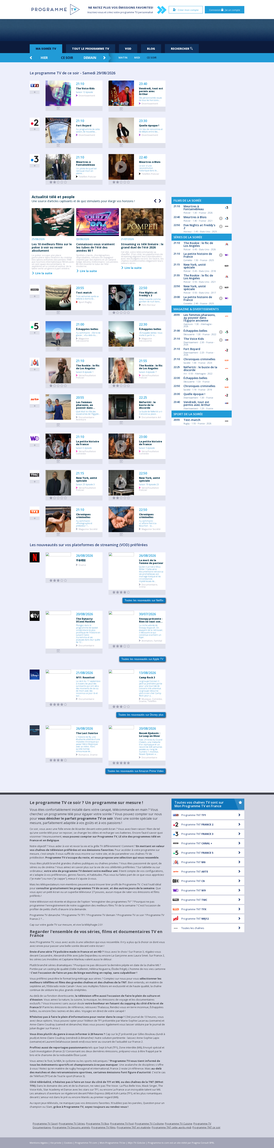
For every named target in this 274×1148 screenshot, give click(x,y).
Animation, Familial (152, 640)
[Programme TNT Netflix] (58, 580)
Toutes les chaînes (192, 928)
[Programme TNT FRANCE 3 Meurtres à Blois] (121, 182)
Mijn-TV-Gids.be (136, 1142)
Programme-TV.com (86, 1142)
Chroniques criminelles (83, 516)
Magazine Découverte (82, 339)
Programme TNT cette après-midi (171, 1127)
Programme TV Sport (45, 1123)
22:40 (143, 157)
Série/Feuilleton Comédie (86, 452)
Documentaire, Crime (148, 585)
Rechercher (180, 48)
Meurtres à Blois (149, 161)
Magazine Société (88, 529)
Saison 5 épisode (147, 447)
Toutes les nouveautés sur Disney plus (140, 714)
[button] (159, 201)
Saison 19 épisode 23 (149, 484)
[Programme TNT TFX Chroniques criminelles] (58, 534)
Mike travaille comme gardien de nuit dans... (150, 300)
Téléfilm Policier (87, 176)
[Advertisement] (137, 30)
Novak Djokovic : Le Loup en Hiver (149, 734)
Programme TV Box (97, 1123)
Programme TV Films (103, 1127)
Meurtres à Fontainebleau (85, 163)
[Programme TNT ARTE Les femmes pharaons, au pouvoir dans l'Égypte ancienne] (58, 425)
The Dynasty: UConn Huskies (85, 620)
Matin (123, 57)
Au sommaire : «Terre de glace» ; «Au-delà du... (88, 333)
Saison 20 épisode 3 (85, 484)
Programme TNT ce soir (206, 1127)
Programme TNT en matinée (134, 1127)
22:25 (143, 397)
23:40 (143, 84)
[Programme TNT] (58, 651)
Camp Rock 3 (147, 677)
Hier (44, 57)
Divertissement (87, 95)
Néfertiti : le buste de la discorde (147, 404)
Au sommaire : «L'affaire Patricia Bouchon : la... (147, 523)
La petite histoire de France (87, 443)
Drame (82, 564)
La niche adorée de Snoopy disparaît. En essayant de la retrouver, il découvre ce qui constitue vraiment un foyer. (151, 631)
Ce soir (67, 57)
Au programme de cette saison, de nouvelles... (88, 130)
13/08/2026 (147, 673)
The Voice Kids (85, 88)
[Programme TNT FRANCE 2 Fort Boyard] (58, 145)
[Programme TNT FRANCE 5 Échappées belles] (58, 349)
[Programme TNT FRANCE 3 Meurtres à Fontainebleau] (58, 182)
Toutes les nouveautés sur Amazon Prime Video (135, 771)
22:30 (143, 324)
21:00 (80, 324)
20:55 (80, 288)
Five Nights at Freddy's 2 (148, 294)
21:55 (143, 361)
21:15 (80, 473)
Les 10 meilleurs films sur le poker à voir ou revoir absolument (52, 247)
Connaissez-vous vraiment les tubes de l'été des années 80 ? (95, 247)
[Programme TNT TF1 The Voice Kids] (58, 108)
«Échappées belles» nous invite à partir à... (150, 333)
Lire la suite (43, 273)
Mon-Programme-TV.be (112, 1142)
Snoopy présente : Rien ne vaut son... (151, 620)
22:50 (143, 288)
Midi (137, 57)
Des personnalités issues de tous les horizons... (150, 98)
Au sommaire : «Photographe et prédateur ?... (84, 523)
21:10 (80, 84)
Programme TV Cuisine (178, 1123)
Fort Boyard (83, 125)
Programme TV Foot (122, 1123)
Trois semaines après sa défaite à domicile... (87, 297)
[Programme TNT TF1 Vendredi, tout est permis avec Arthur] (121, 109)
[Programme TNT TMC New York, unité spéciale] (58, 497)
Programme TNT (193, 815)
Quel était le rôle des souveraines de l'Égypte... (88, 412)
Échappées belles (87, 329)
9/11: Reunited (85, 677)
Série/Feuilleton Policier (86, 376)
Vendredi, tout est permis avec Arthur (151, 91)
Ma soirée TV (46, 48)
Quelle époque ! (149, 125)
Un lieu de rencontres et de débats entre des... (151, 130)
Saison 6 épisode (84, 447)
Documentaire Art (151, 417)
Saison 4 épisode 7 (147, 371)
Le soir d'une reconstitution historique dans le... (148, 168)
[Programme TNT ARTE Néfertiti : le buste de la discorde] (121, 422)
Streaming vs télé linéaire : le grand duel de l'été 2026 (142, 245)
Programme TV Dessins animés (71, 1127)
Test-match (84, 292)
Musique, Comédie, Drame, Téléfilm (150, 699)
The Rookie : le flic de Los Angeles (87, 367)
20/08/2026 (84, 614)
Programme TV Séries (72, 1123)
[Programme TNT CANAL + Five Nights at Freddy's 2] (121, 312)
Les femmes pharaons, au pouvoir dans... (85, 404)
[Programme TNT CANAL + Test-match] (58, 312)
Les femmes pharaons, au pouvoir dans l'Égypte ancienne (199, 317)
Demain (90, 57)
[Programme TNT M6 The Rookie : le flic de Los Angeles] (58, 385)
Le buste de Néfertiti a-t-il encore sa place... (151, 412)
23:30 (143, 121)
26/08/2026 (84, 555)
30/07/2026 (147, 614)
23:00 (143, 437)
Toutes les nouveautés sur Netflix (144, 600)
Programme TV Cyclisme (149, 1123)
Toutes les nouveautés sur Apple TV (142, 659)
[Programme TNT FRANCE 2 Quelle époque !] (121, 145)
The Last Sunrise (87, 733)
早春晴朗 (81, 560)
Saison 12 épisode (84, 92)
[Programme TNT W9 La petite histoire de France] (58, 461)
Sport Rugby (85, 302)
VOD (128, 48)
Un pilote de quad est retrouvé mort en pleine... (86, 171)
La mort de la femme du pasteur (151, 562)
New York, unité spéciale (86, 479)
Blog (151, 48)
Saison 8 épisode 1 (84, 371)
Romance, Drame (88, 754)
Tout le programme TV (90, 48)
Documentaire (86, 645)
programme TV (129, 12)
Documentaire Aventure (85, 418)
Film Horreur (149, 304)
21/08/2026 (84, 673)
